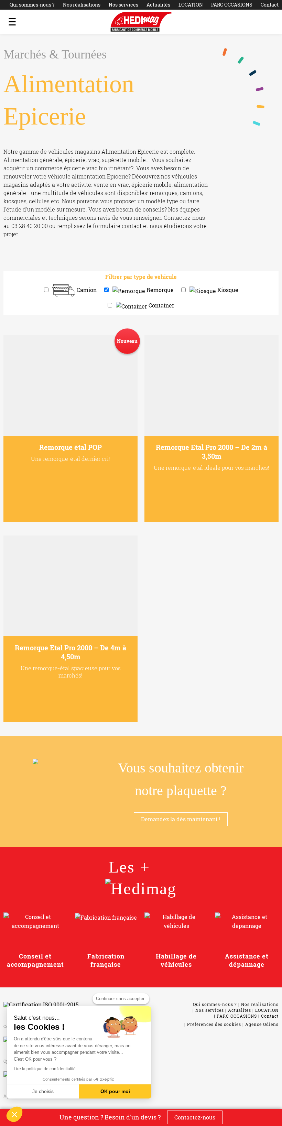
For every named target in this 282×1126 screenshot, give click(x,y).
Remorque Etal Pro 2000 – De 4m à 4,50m (70, 652)
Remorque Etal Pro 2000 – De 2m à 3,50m (211, 452)
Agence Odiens (262, 1024)
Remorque (160, 289)
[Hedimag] (141, 22)
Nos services (123, 4)
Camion (87, 289)
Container (161, 305)
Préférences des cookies (214, 1024)
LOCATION (190, 4)
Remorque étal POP (70, 447)
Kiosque (227, 289)
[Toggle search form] (270, 22)
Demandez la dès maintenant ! (180, 819)
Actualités (158, 4)
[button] (14, 1114)
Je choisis (43, 1091)
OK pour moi (115, 1091)
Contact (270, 4)
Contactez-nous (194, 1117)
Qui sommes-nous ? (32, 4)
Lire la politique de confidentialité (45, 1069)
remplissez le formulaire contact (99, 225)
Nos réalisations (81, 4)
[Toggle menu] (12, 22)
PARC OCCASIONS (231, 4)
